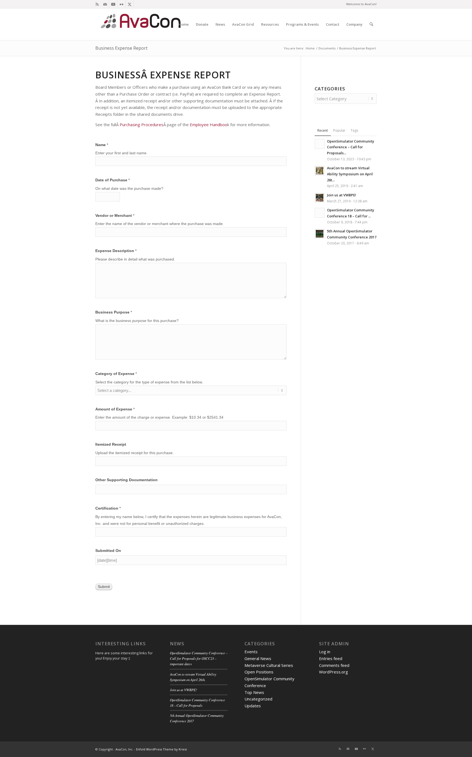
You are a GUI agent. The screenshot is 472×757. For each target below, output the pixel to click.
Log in (324, 651)
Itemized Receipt (110, 444)
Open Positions (258, 672)
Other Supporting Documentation (126, 480)
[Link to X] (130, 4)
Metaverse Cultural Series (268, 665)
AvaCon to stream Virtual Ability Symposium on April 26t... (350, 173)
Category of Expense (116, 374)
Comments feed (334, 665)
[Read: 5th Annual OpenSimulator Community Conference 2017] (319, 234)
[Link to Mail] (105, 4)
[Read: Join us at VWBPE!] (319, 198)
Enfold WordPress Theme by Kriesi (161, 749)
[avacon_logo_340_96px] (141, 24)
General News (257, 658)
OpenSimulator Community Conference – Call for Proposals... (350, 147)
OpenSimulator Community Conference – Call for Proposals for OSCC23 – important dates (199, 658)
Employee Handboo (208, 124)
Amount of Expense (115, 409)
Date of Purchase (112, 180)
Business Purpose (113, 312)
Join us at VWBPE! (341, 195)
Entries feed (330, 658)
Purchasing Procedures (141, 124)
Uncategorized (258, 699)
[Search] (371, 24)
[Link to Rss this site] (97, 4)
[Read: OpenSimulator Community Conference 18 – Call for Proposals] (319, 213)
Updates (252, 705)
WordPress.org (333, 672)
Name (101, 145)
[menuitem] (183, 24)
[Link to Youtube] (113, 4)
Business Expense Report (121, 48)
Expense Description (116, 251)
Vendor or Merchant (114, 216)
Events (251, 651)
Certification (108, 508)
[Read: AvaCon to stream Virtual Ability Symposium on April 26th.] (319, 171)
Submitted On (108, 551)
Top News (254, 692)
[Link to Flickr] (121, 4)
